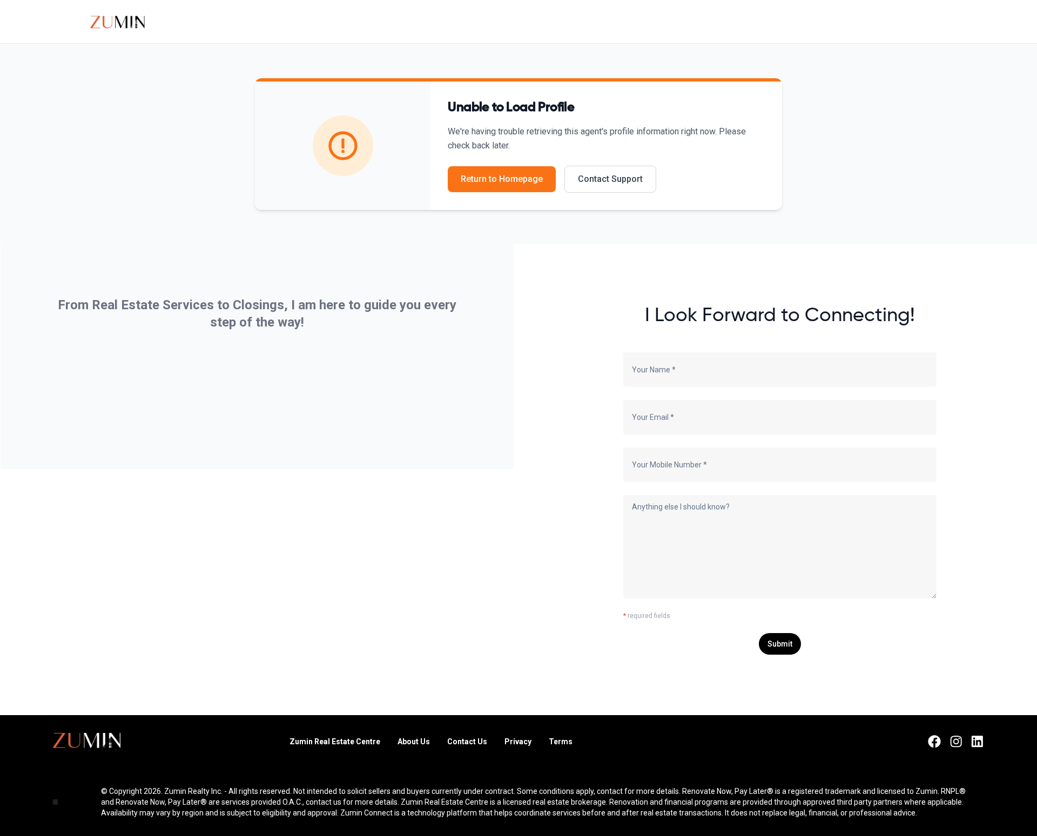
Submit (779, 644)
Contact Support (610, 179)
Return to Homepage (502, 179)
